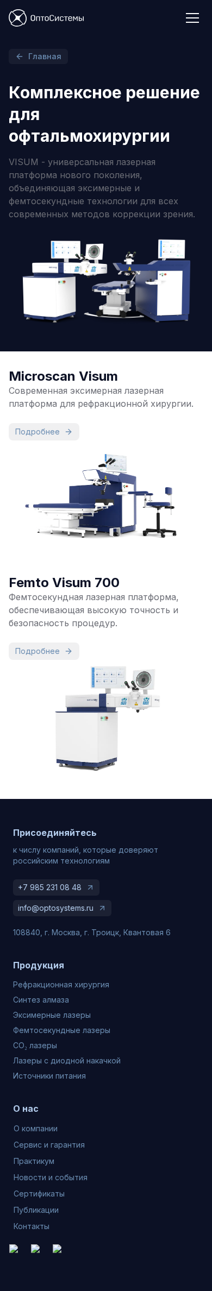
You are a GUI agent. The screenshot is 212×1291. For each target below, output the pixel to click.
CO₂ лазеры (35, 1045)
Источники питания (49, 1075)
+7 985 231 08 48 (50, 887)
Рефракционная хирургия (61, 984)
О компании (36, 1128)
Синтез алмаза (41, 999)
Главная (44, 56)
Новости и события (51, 1177)
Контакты (31, 1226)
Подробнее (37, 431)
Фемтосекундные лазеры (61, 1030)
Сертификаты (39, 1193)
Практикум (34, 1161)
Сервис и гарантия (49, 1144)
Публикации (36, 1209)
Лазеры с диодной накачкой (67, 1060)
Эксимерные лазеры (52, 1014)
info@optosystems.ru (55, 907)
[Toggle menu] (192, 18)
